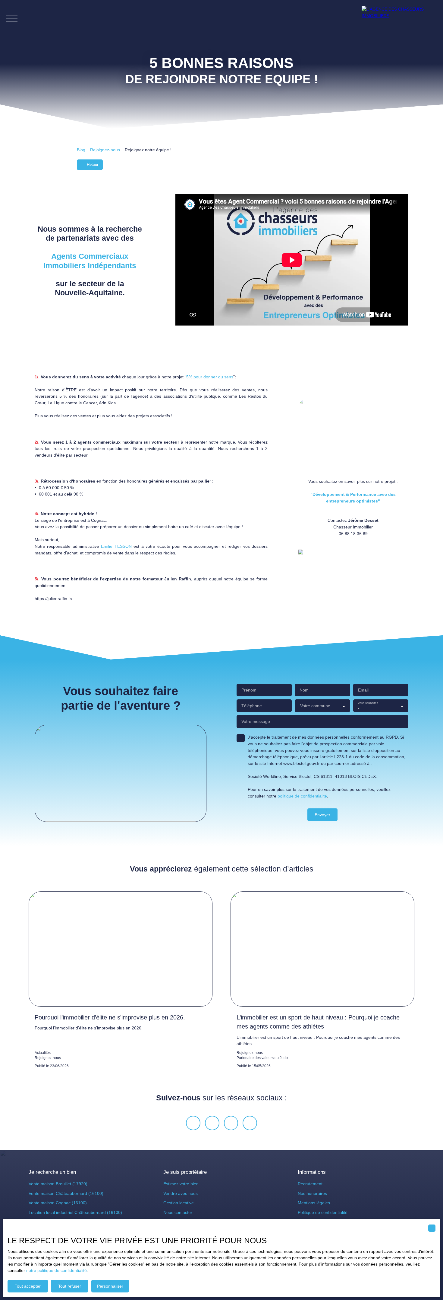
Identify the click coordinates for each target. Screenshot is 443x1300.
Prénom (248, 690)
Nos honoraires (312, 1193)
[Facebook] (193, 1123)
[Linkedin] (250, 1123)
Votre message (255, 721)
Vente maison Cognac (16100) (58, 1202)
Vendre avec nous (180, 1193)
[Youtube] (231, 1123)
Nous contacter (177, 1212)
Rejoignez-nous (105, 149)
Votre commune (315, 705)
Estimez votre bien (181, 1183)
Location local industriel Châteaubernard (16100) (75, 1212)
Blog (81, 149)
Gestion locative (178, 1202)
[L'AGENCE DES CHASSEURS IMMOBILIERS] (399, 18)
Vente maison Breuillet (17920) (58, 1183)
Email (363, 690)
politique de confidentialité (302, 796)
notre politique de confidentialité (56, 1270)
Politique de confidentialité (322, 1212)
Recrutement (310, 1183)
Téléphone (251, 705)
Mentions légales (314, 1202)
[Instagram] (212, 1123)
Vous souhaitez (368, 703)
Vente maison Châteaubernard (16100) (66, 1193)
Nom (304, 690)
